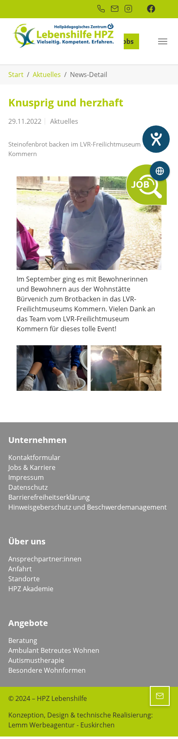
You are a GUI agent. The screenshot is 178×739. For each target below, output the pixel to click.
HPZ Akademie (30, 588)
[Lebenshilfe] (35, 50)
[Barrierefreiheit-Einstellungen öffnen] (156, 139)
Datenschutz (28, 487)
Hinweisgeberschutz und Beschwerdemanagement (87, 507)
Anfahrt (20, 568)
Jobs (127, 41)
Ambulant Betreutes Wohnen (53, 650)
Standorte (24, 578)
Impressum (26, 477)
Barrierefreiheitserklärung (49, 497)
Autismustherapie (36, 660)
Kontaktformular (34, 457)
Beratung (22, 640)
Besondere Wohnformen (47, 670)
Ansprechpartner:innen (45, 558)
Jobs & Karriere (31, 467)
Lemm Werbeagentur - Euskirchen (61, 724)
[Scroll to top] (160, 721)
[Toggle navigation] (163, 41)
